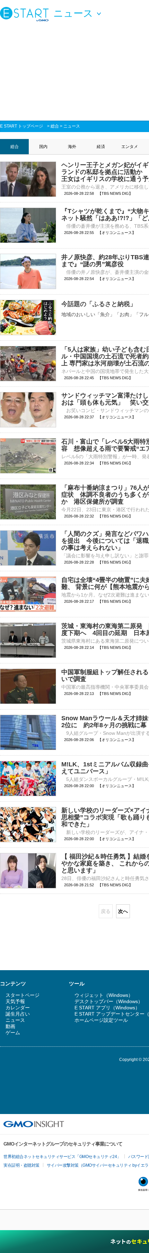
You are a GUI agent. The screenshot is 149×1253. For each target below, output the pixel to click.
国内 (43, 146)
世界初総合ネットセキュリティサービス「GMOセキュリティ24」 (62, 1156)
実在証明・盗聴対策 (21, 1165)
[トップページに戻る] (26, 14)
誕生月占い (18, 1014)
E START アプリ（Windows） (107, 1007)
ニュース (71, 126)
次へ (123, 911)
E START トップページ (21, 126)
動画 (10, 1026)
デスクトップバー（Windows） (108, 1001)
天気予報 (15, 1001)
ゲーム (13, 1032)
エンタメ (129, 146)
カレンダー (18, 1007)
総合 (55, 126)
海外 (72, 146)
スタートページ (23, 995)
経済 (101, 146)
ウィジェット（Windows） (103, 995)
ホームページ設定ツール (101, 1020)
